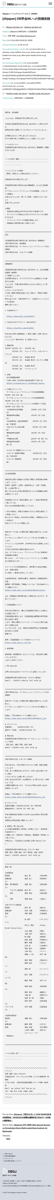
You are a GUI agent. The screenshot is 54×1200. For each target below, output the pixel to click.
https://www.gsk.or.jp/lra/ (18, 643)
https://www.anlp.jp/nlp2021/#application (25, 590)
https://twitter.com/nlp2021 (20, 328)
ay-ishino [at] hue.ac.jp (26, 36)
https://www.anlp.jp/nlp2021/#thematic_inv (25, 718)
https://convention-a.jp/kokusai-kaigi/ (26, 383)
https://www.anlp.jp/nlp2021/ (21, 316)
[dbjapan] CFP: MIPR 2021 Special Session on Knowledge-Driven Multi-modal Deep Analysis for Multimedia (26, 1128)
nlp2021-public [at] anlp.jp (16, 94)
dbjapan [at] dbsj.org (14, 27)
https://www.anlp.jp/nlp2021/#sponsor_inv (25, 797)
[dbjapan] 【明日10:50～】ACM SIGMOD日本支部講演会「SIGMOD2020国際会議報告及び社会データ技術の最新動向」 (27, 1117)
